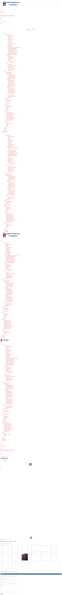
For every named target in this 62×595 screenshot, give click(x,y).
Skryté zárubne (10, 64)
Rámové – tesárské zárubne (9, 277)
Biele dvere (9, 38)
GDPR (5, 334)
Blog (4, 333)
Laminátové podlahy (9, 73)
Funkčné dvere (8, 55)
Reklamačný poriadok (9, 123)
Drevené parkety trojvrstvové (9, 292)
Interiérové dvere (6, 243)
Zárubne (7, 63)
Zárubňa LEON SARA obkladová (12, 54)
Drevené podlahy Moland (9, 293)
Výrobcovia (3, 317)
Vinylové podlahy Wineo (9, 301)
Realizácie (5, 111)
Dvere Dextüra (12, 62)
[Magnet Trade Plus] (5, 131)
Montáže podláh (8, 97)
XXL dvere (9, 37)
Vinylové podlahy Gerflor (11, 90)
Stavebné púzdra (10, 45)
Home (1, 539)
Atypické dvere (10, 41)
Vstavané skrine (8, 103)
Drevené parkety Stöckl (11, 82)
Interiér (5, 102)
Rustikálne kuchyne (6, 309)
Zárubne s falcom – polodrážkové (12, 65)
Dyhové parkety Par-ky (11, 86)
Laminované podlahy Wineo (11, 78)
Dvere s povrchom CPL (11, 39)
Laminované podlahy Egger (9, 285)
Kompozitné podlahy (9, 72)
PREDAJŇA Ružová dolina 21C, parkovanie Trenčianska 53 (7, 15)
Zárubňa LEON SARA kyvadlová (12, 48)
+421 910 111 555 (2, 446)
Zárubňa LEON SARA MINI (12, 49)
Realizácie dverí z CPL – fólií (10, 114)
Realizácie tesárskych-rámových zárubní (9, 326)
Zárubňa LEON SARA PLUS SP (10, 261)
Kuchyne (5, 98)
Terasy (7, 94)
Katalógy (5, 318)
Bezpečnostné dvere (10, 56)
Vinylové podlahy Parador (9, 300)
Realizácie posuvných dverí (7, 325)
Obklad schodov (8, 105)
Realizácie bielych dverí (9, 112)
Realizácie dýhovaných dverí (10, 113)
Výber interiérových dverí (9, 252)
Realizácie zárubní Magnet (9, 119)
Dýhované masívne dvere (9, 244)
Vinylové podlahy (8, 87)
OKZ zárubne (10, 70)
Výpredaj (5, 128)
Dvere (5, 33)
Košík (5, 129)
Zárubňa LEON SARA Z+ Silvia (10, 260)
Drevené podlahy (8, 79)
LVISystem (4, 572)
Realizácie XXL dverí (9, 120)
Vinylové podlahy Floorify (11, 89)
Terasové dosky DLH (11, 95)
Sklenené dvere (10, 40)
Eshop (5, 127)
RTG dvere (7, 268)
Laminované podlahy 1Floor (9, 284)
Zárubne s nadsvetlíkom (9, 276)
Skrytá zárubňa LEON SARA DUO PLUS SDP (14, 47)
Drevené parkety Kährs (11, 80)
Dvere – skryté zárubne (9, 46)
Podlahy (5, 71)
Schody (5, 104)
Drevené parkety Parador (11, 81)
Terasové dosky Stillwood (11, 96)
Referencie (7, 122)
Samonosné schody (8, 106)
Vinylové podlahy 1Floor (11, 88)
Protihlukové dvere (10, 57)
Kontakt (5, 121)
